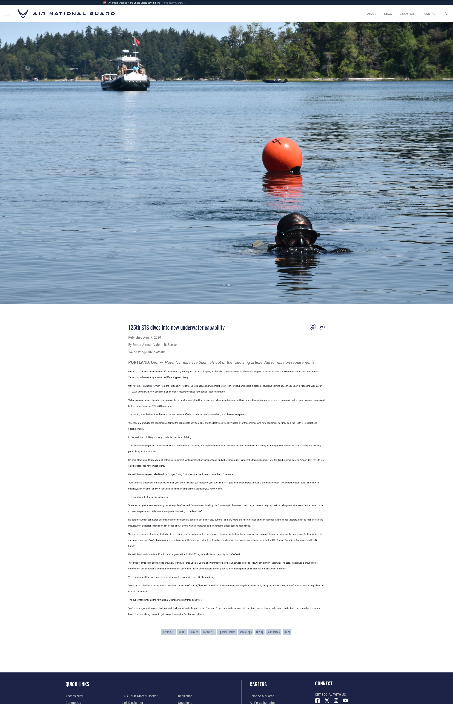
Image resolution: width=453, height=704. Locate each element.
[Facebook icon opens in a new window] (317, 700)
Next (430, 163)
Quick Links (77, 684)
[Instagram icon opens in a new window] (336, 700)
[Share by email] (322, 327)
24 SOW (194, 632)
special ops (246, 632)
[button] (174, 3)
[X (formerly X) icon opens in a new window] (326, 700)
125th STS (168, 632)
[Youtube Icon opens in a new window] (345, 700)
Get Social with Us (330, 694)
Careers (258, 684)
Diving (259, 632)
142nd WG (208, 632)
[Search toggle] (445, 13)
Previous (22, 163)
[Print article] (313, 327)
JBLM (287, 632)
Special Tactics (227, 632)
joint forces (274, 632)
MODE (182, 632)
